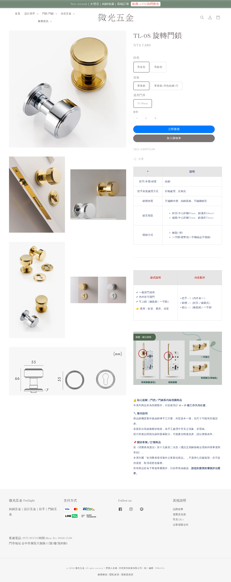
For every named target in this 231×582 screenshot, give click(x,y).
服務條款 (103, 574)
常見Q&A (178, 519)
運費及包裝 (179, 514)
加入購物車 (174, 138)
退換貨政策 (127, 574)
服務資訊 (43, 21)
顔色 (136, 58)
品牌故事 (178, 509)
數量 (135, 112)
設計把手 (30, 13)
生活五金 (66, 13)
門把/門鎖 (48, 13)
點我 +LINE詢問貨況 (145, 4)
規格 (136, 77)
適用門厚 (139, 95)
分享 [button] (141, 159)
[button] (202, 17)
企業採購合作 (181, 524)
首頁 (17, 13)
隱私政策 (114, 574)
